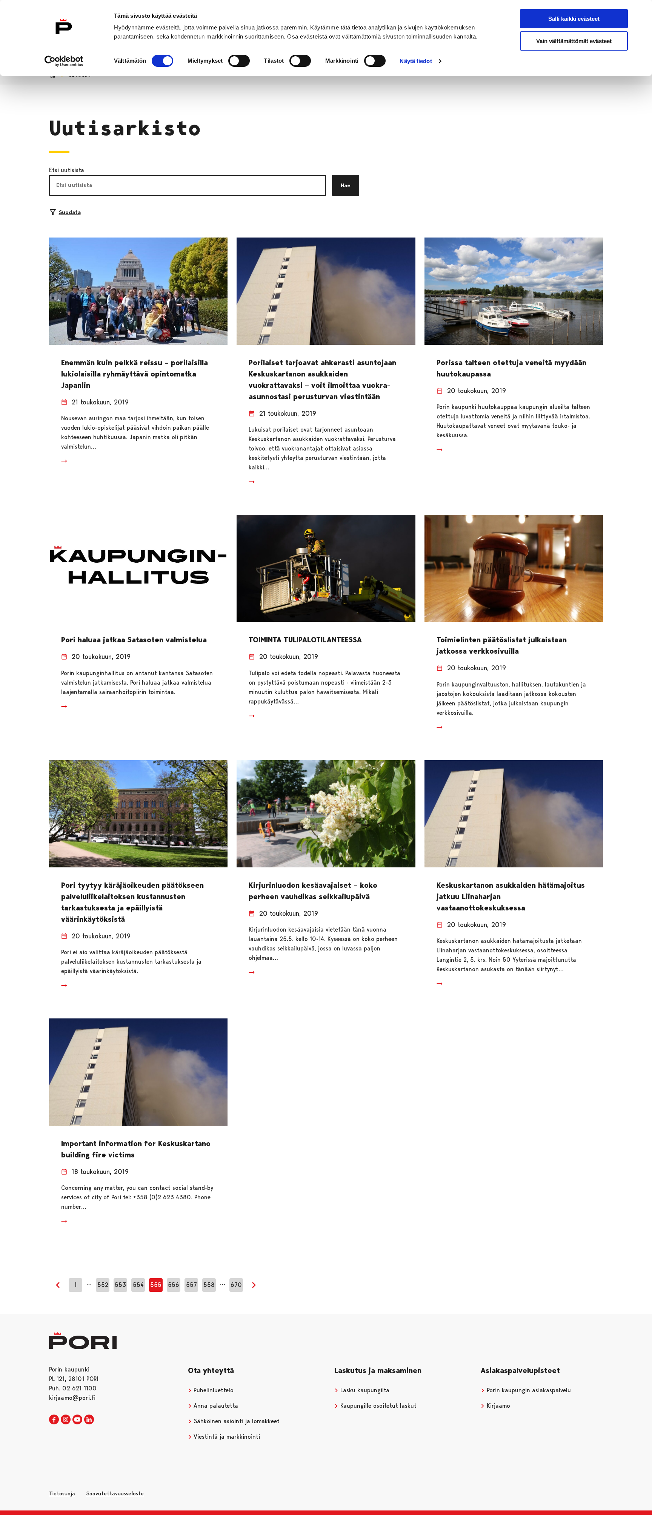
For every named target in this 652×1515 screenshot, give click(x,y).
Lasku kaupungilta (363, 1390)
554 (138, 1284)
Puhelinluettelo (213, 1390)
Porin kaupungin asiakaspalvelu (528, 1390)
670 (236, 1284)
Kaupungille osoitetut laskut (377, 1405)
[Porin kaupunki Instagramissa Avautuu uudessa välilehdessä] (66, 1420)
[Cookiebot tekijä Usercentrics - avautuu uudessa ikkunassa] (64, 61)
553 (120, 1284)
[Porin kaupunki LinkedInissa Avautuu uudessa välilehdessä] (89, 1420)
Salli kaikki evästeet (574, 18)
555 (155, 1284)
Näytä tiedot (416, 61)
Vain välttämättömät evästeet (574, 41)
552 (102, 1284)
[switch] (239, 61)
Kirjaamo (497, 1405)
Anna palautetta (215, 1405)
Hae (346, 185)
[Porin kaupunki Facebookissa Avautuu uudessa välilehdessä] (54, 1420)
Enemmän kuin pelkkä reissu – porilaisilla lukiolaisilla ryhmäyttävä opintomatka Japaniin (134, 374)
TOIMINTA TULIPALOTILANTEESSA (305, 639)
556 (173, 1284)
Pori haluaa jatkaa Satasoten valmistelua (134, 639)
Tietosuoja (62, 1493)
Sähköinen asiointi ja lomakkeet (236, 1421)
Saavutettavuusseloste (115, 1493)
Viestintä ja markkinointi (226, 1436)
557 (191, 1284)
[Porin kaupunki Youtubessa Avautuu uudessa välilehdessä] (77, 1420)
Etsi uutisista (66, 170)
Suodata (70, 212)
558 (209, 1284)
